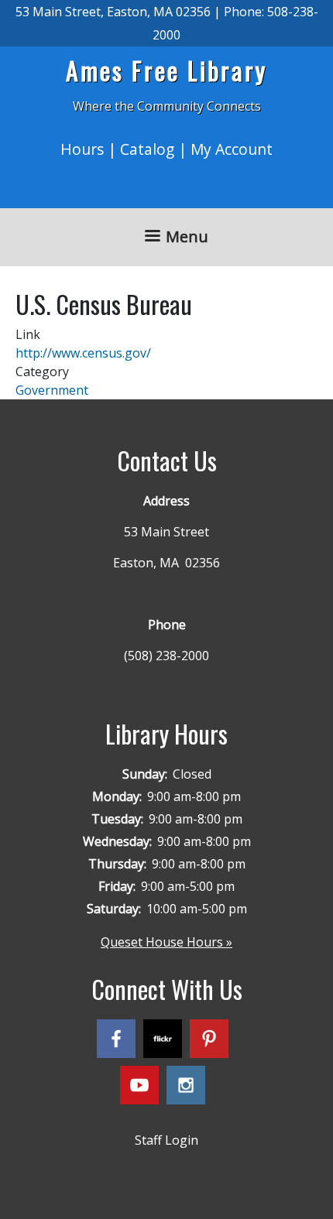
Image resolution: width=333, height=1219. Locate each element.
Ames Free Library (166, 70)
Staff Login (166, 1140)
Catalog (147, 149)
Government (51, 390)
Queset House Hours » (166, 941)
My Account (232, 149)
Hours (82, 149)
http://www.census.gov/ (83, 352)
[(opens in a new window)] (120, 1041)
